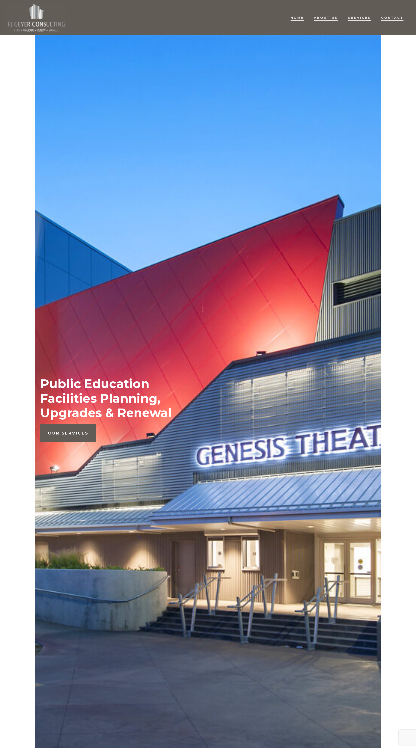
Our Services (68, 433)
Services (359, 17)
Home (297, 17)
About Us (326, 17)
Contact (392, 17)
